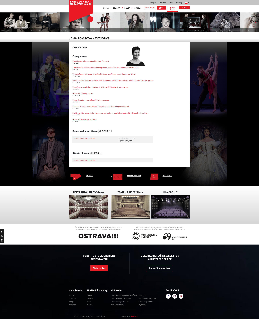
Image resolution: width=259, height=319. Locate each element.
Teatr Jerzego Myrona (119, 302)
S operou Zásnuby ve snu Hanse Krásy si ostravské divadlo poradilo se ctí (100, 106)
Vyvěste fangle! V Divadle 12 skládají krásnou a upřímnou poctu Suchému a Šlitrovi (104, 74)
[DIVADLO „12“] (170, 207)
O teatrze (72, 298)
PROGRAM (167, 175)
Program (72, 295)
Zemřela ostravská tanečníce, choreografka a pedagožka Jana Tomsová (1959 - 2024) (105, 68)
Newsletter (149, 8)
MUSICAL (137, 8)
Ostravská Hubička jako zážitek (84, 119)
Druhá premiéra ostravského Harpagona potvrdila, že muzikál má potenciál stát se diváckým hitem (110, 113)
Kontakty (72, 305)
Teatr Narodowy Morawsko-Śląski (124, 295)
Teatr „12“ (142, 295)
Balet (89, 302)
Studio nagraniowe (146, 302)
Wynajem (142, 305)
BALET (127, 8)
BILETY (89, 175)
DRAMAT (116, 8)
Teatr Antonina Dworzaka (121, 298)
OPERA (106, 8)
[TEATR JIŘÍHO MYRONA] (130, 207)
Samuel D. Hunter (35, 31)
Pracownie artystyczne (147, 298)
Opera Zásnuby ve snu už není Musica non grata (90, 100)
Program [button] (153, 3)
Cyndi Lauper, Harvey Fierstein (69, 31)
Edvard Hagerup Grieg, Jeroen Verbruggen (192, 31)
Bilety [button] (171, 3)
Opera (89, 295)
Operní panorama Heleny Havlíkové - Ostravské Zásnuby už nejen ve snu (100, 87)
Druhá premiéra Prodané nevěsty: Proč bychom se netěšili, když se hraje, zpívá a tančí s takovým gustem (112, 81)
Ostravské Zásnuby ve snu (82, 94)
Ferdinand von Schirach (7, 31)
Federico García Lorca (216, 31)
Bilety (184, 8)
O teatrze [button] (163, 3)
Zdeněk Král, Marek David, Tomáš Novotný (162, 31)
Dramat (90, 298)
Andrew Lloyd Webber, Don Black (130, 31)
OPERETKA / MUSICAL (127, 29)
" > (111, 176)
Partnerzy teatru (117, 305)
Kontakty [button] (179, 3)
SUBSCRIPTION (134, 175)
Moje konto (172, 9)
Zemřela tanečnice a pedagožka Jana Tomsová (90, 61)
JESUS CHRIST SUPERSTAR (84, 138)
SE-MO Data (134, 316)
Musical (90, 305)
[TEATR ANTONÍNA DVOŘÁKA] (88, 207)
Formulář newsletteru (159, 268)
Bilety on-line (99, 268)
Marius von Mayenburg (97, 31)
